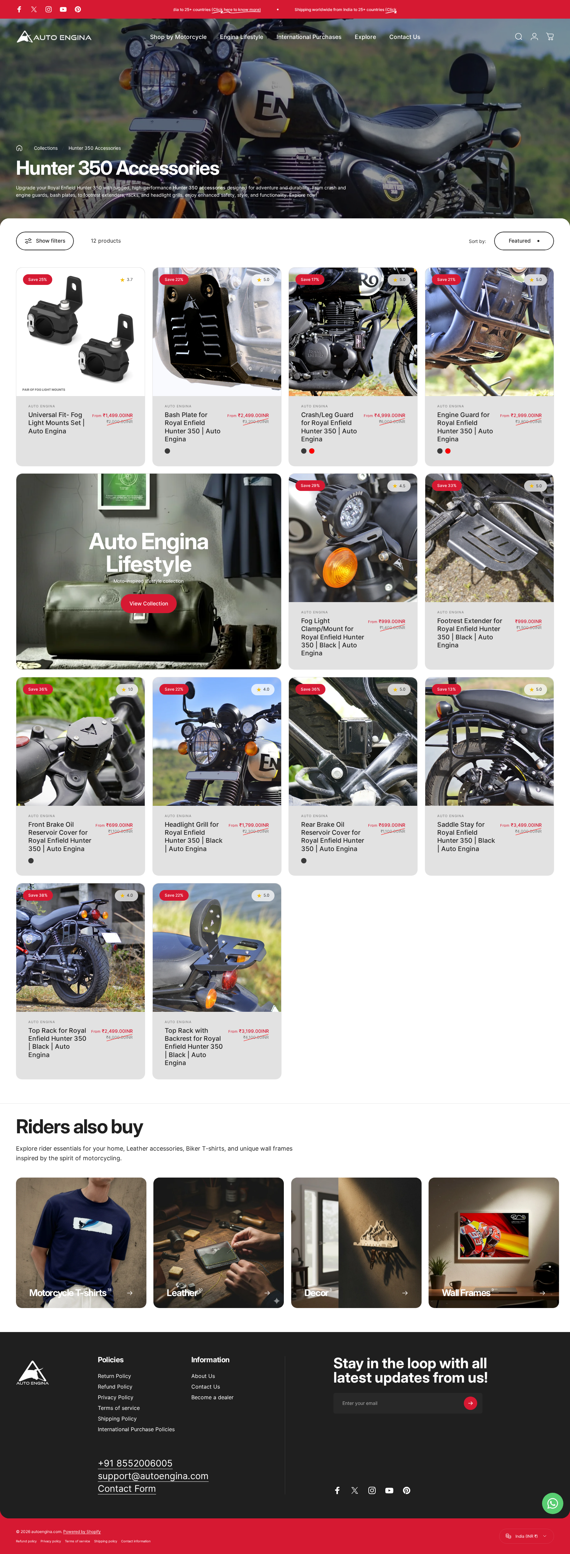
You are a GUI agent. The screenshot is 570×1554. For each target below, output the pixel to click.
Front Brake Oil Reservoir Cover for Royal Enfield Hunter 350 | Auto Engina (59, 836)
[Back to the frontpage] (19, 148)
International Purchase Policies (136, 1429)
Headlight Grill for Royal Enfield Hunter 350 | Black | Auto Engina (194, 836)
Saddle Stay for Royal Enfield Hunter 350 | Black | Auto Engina (466, 836)
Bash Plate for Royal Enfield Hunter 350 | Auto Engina (193, 427)
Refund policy (26, 1541)
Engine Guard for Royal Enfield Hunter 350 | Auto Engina (465, 427)
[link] (135, 1463)
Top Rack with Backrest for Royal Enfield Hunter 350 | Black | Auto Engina (194, 1046)
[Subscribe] (470, 1403)
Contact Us (205, 1386)
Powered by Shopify (82, 1531)
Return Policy (114, 1376)
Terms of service (119, 1408)
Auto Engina (41, 406)
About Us (203, 1376)
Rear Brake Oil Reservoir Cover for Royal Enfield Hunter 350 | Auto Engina (332, 836)
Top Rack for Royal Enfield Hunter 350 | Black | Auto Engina (57, 1042)
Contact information (136, 1541)
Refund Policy (115, 1386)
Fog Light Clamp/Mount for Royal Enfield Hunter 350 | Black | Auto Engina (332, 637)
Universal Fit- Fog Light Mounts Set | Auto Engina (56, 423)
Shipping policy (105, 1541)
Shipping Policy (117, 1418)
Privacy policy (51, 1541)
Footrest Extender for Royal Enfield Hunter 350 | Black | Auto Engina (469, 633)
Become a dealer (212, 1397)
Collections (46, 148)
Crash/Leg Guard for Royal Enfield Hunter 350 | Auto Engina (329, 427)
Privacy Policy (115, 1397)
